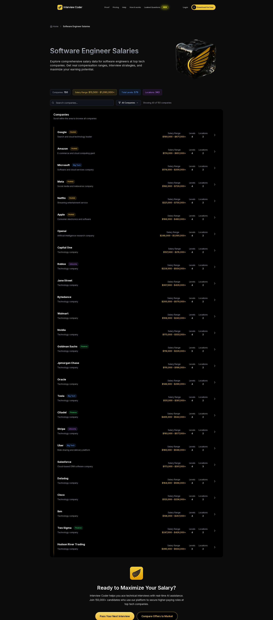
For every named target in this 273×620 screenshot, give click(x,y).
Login (185, 7)
